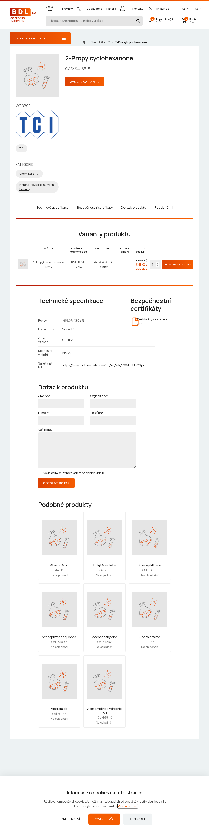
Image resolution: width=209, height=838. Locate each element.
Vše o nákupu (50, 8)
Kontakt (137, 8)
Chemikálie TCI (100, 42)
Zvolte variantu (85, 82)
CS (197, 8)
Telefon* (96, 413)
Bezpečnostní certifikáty (95, 207)
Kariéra (111, 8)
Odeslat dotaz (56, 483)
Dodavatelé (94, 8)
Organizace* (99, 396)
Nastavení (71, 819)
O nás (79, 8)
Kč (183, 8)
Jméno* (44, 396)
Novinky (67, 8)
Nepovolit (137, 819)
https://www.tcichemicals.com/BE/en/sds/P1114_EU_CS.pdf (104, 365)
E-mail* (43, 413)
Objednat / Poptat (177, 264)
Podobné (161, 207)
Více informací (128, 806)
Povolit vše (104, 819)
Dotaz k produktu (133, 207)
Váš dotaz (45, 430)
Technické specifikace (52, 207)
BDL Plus (123, 8)
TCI (21, 148)
